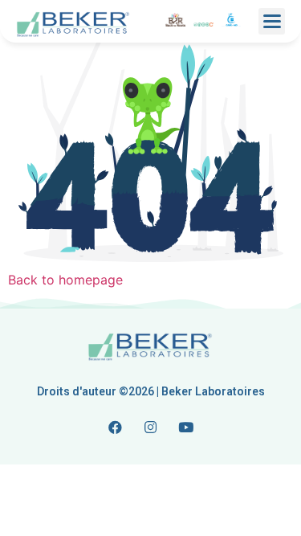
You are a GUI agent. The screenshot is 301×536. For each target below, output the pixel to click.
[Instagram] (151, 426)
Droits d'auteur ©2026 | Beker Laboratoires (151, 391)
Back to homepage (65, 280)
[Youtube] (186, 426)
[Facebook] (115, 426)
